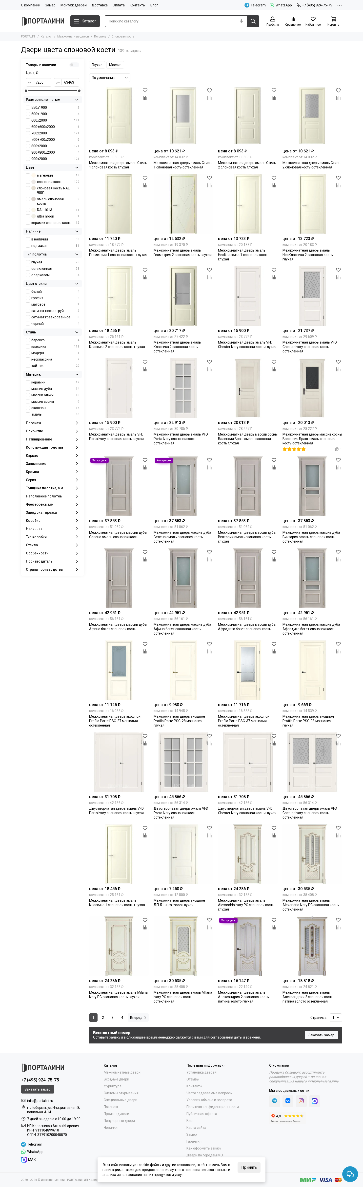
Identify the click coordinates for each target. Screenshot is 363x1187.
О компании (30, 5)
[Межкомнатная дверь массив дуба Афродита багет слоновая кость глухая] (248, 578)
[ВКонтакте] (287, 1101)
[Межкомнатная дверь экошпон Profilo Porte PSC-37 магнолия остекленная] (248, 670)
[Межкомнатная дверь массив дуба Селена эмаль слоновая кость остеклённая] (183, 486)
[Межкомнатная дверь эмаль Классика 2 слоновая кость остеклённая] (183, 296)
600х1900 (55, 114)
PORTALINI (28, 36)
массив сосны (55, 401)
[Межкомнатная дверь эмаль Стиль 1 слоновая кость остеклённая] (183, 116)
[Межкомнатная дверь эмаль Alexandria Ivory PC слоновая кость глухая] (248, 854)
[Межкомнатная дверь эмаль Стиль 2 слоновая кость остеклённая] (312, 116)
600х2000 (55, 120)
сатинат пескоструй (55, 311)
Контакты (137, 5)
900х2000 (55, 159)
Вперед (136, 1018)
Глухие (97, 65)
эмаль (55, 414)
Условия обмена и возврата (209, 1100)
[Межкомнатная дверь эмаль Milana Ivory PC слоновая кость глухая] (119, 946)
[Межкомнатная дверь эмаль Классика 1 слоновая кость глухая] (119, 854)
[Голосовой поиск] (241, 21)
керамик (55, 382)
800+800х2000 (55, 152)
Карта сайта (196, 1128)
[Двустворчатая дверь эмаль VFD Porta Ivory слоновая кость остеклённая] (183, 762)
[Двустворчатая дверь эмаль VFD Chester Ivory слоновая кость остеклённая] (312, 762)
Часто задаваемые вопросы (209, 1093)
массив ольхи (55, 395)
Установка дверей (201, 1072)
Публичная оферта (201, 1114)
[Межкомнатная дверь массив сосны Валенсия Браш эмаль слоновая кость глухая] (248, 388)
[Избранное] (145, 90)
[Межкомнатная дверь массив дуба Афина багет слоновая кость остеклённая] (183, 578)
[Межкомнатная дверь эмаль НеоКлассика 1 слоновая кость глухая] (248, 204)
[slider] (25, 90)
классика (55, 346)
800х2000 (55, 146)
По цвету (100, 36)
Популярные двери (119, 1121)
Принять (249, 1167)
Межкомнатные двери (73, 36)
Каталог (46, 36)
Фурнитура (112, 1086)
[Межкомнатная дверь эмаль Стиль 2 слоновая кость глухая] (248, 116)
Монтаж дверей (73, 5)
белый (55, 291)
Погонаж (111, 1107)
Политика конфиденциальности (212, 1107)
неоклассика (55, 359)
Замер (50, 5)
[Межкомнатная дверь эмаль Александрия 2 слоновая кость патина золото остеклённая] (312, 946)
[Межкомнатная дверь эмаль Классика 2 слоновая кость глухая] (119, 296)
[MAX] (314, 1101)
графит (55, 298)
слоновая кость (58, 182)
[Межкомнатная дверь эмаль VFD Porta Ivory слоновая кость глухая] (119, 388)
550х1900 (55, 108)
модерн (55, 353)
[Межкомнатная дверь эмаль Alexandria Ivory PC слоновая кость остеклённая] (312, 854)
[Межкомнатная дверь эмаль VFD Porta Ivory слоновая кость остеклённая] (183, 388)
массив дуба (55, 389)
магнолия (58, 175)
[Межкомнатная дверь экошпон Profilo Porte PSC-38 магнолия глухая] (312, 670)
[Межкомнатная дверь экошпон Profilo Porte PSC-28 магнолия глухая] (183, 670)
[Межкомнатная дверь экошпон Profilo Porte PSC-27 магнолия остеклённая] (119, 670)
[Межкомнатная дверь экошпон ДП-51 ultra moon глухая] (183, 854)
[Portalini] (43, 21)
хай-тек (55, 366)
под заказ (55, 246)
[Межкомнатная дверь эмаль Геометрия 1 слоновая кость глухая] (119, 204)
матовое (55, 304)
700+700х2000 (55, 140)
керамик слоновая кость (55, 223)
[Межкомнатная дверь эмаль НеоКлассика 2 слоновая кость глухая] (312, 204)
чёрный (55, 324)
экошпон (55, 408)
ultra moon (58, 216)
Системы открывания (121, 1093)
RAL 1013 (58, 210)
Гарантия (194, 1141)
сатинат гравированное (55, 317)
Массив (115, 65)
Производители (116, 1114)
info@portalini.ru (40, 1101)
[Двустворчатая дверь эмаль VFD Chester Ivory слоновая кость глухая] (248, 762)
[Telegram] (274, 1101)
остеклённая (55, 269)
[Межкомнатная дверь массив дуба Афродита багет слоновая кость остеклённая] (312, 578)
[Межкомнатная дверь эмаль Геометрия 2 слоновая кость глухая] (183, 204)
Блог (154, 5)
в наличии (55, 239)
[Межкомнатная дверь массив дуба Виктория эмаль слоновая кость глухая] (248, 486)
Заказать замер (321, 1035)
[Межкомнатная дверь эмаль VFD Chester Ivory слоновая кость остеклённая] (312, 296)
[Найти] (253, 21)
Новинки (111, 1128)
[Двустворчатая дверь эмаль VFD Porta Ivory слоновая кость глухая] (119, 762)
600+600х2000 (55, 127)
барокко (55, 340)
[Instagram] (301, 1101)
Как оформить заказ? (204, 1148)
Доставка (100, 5)
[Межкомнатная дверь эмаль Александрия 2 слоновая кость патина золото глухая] (248, 946)
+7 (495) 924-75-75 (317, 5)
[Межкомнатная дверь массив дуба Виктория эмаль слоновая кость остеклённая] (312, 486)
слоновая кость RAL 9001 (58, 190)
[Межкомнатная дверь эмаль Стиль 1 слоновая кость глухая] (119, 116)
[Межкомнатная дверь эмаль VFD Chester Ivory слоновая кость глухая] (248, 296)
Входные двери (116, 1079)
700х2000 (55, 133)
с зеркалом (55, 275)
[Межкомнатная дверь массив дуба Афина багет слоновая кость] (119, 578)
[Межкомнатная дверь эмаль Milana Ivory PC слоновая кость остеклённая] (183, 946)
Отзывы (192, 1079)
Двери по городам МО (204, 1155)
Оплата (119, 5)
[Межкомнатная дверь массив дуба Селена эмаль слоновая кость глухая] (119, 486)
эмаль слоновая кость (58, 201)
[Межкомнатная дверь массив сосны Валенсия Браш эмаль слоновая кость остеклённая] (312, 388)
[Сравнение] (145, 98)
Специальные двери (120, 1100)
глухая (55, 262)
